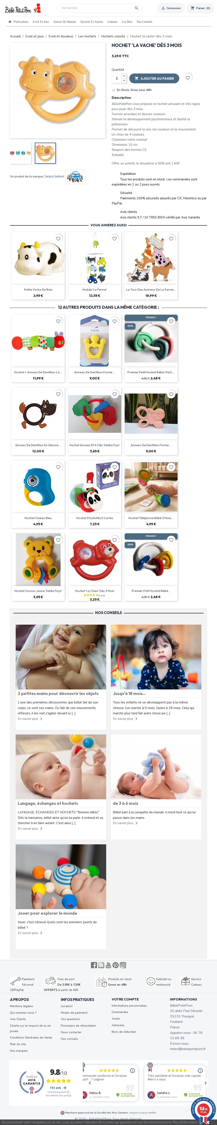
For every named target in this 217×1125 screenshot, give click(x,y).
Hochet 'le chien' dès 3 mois (94, 591)
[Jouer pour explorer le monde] (61, 876)
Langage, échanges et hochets (48, 803)
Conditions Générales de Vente (31, 1038)
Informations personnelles (129, 1006)
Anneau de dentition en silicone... (38, 445)
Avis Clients (18, 1019)
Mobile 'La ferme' (94, 290)
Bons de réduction (124, 1032)
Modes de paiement (74, 1013)
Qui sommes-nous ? (23, 1013)
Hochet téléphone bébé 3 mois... (151, 518)
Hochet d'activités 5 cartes (94, 518)
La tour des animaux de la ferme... (151, 290)
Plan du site (18, 1044)
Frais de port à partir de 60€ (62, 984)
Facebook (94, 965)
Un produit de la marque (26, 176)
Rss (101, 965)
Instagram (123, 965)
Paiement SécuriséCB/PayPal (22, 984)
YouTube (108, 965)
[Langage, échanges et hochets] (61, 766)
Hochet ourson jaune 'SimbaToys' (38, 591)
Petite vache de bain (38, 290)
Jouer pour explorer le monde (47, 913)
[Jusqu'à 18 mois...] (156, 657)
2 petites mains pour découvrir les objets (58, 693)
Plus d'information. (185, 1122)
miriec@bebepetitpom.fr (188, 1049)
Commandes (120, 1012)
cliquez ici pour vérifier (142, 1112)
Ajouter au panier (154, 78)
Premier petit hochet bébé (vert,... (151, 372)
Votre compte (125, 999)
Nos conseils (69, 1039)
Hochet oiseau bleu (38, 518)
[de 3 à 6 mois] (156, 766)
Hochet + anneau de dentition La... (38, 372)
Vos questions (70, 1019)
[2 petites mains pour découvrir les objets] (61, 657)
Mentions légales (21, 1006)
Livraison (67, 1006)
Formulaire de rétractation (78, 1026)
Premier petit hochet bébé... (151, 591)
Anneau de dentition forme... (94, 372)
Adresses (118, 1025)
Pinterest (116, 965)
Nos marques (19, 1051)
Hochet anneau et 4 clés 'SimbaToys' (94, 445)
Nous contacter (71, 1032)
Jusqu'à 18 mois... (129, 693)
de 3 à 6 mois (125, 803)
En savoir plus (28, 718)
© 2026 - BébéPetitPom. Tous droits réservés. (108, 1119)
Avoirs (116, 1019)
